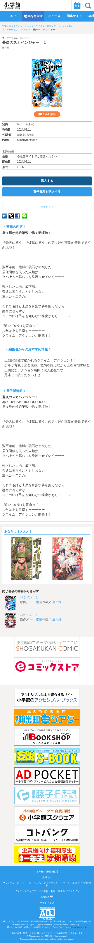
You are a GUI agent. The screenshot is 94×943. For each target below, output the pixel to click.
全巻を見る (47, 206)
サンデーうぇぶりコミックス (16, 29)
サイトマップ (47, 902)
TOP (4, 26)
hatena (4, 216)
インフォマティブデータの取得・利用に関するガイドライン (47, 891)
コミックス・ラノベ (32, 26)
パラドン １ (29, 615)
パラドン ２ (29, 597)
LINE (24, 216)
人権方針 (47, 877)
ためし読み (47, 114)
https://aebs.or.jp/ (79, 927)
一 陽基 (36, 602)
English (45, 897)
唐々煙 (5, 47)
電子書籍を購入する (47, 191)
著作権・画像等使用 (47, 871)
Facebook (17, 216)
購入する (47, 180)
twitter (11, 216)
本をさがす (14, 26)
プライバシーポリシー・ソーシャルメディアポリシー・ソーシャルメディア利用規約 (47, 884)
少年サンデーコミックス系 (58, 26)
